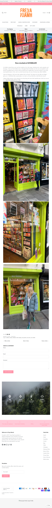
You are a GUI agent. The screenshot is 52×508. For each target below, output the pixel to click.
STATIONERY (34, 22)
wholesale (14, 337)
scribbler (7, 337)
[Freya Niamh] (26, 12)
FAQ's (44, 445)
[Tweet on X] (6, 334)
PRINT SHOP (13, 22)
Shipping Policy (46, 449)
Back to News (26, 341)
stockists (10, 337)
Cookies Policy (46, 453)
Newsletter (45, 439)
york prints (28, 337)
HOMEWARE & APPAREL (45, 22)
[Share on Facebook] (7, 334)
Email (4, 354)
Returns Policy (46, 451)
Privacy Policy (46, 455)
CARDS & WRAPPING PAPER (24, 22)
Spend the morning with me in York (13, 80)
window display (18, 337)
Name (4, 347)
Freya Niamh (7, 492)
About (44, 437)
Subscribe (6, 476)
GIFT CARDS (32, 25)
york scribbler (33, 337)
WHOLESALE (19, 25)
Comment (5, 360)
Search (44, 435)
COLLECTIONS (5, 22)
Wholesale (45, 447)
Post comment (8, 371)
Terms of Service (46, 457)
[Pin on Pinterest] (9, 334)
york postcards (24, 337)
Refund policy (46, 459)
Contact (44, 441)
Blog (44, 443)
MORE (26, 25)
